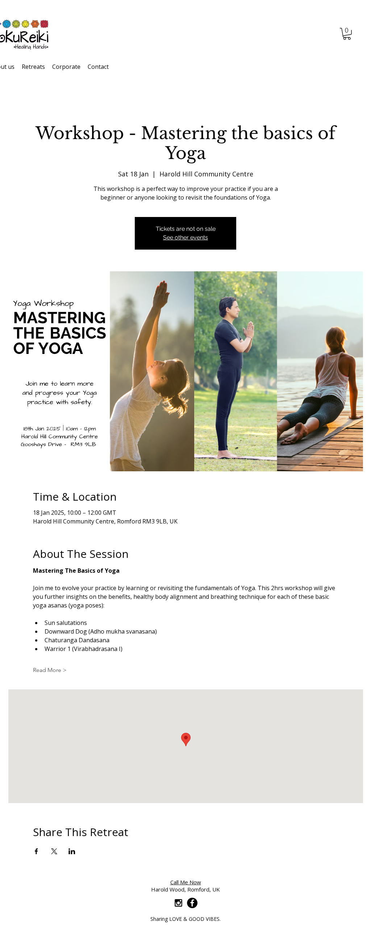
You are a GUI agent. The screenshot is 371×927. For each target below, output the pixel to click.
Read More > (50, 670)
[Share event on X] (54, 851)
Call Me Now (185, 882)
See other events (185, 237)
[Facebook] (192, 903)
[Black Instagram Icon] (178, 903)
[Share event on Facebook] (36, 851)
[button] (347, 34)
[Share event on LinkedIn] (71, 851)
